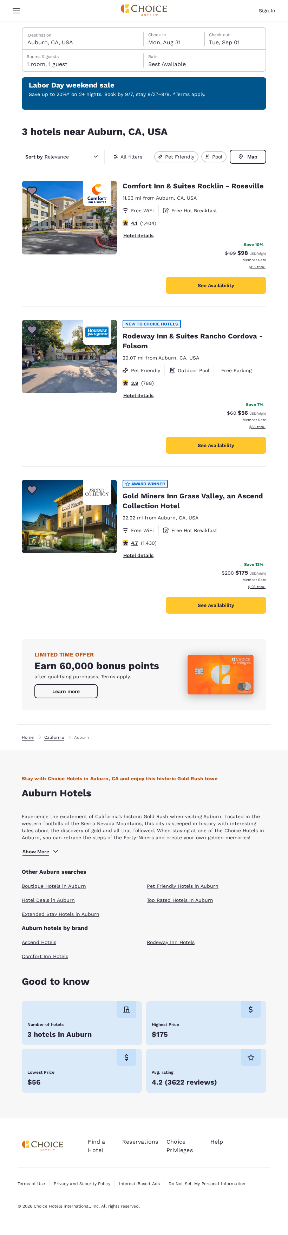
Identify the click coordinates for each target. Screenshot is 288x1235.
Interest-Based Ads (139, 1183)
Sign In (267, 10)
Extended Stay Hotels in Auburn (60, 914)
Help (216, 1141)
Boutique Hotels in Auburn (54, 886)
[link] (66, 691)
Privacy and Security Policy (82, 1183)
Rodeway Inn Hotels (171, 942)
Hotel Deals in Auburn (48, 900)
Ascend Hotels (39, 942)
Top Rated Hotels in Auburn (180, 900)
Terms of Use (31, 1183)
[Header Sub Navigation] (16, 10)
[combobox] (83, 38)
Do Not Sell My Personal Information (207, 1183)
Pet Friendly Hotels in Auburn (182, 886)
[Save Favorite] (32, 191)
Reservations (140, 1141)
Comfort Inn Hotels (45, 956)
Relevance (47, 157)
